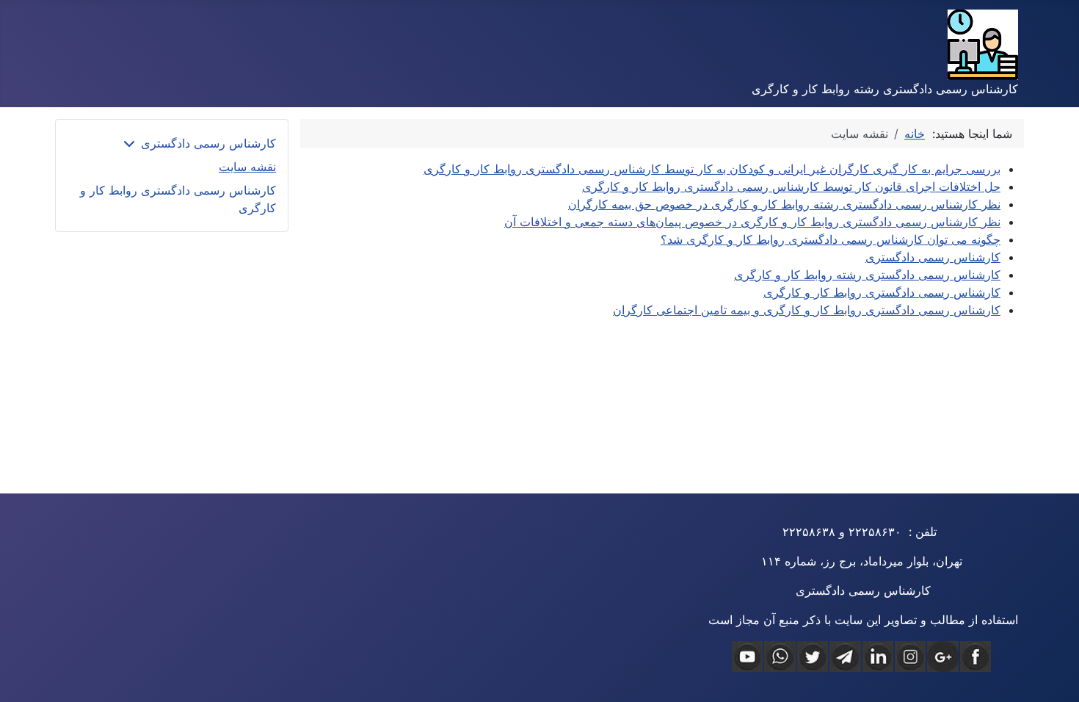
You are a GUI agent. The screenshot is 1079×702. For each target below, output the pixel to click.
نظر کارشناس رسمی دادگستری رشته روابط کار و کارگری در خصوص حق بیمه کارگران (784, 204)
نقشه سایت (247, 166)
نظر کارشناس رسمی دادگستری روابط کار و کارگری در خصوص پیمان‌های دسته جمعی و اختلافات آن (752, 221)
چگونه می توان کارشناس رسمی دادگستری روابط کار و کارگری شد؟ (830, 239)
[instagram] (910, 656)
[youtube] (747, 656)
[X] (812, 656)
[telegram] (844, 656)
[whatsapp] (779, 656)
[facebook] (975, 656)
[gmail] (942, 656)
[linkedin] (877, 656)
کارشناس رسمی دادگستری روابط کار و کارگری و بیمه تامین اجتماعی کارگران (806, 310)
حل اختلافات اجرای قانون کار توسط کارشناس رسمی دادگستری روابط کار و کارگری (791, 186)
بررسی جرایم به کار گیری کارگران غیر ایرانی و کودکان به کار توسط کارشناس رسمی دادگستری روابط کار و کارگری (712, 169)
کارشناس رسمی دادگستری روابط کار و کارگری (881, 292)
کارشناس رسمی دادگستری (932, 257)
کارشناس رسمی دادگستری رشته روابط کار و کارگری (867, 274)
